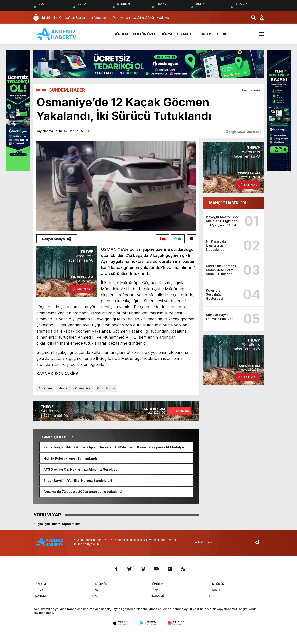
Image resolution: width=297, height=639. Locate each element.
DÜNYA (166, 34)
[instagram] (143, 569)
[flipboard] (169, 569)
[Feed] (183, 569)
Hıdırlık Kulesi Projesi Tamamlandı (70, 458)
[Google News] (242, 132)
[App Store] (121, 623)
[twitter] (129, 569)
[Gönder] (258, 542)
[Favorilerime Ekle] (191, 238)
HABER (77, 90)
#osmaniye (83, 388)
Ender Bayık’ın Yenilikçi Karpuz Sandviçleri (77, 480)
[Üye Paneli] (260, 17)
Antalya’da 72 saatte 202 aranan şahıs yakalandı (82, 492)
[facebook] (116, 569)
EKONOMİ (204, 34)
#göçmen (45, 388)
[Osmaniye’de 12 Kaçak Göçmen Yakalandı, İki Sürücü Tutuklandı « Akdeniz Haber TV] (56, 33)
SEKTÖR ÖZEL (144, 34)
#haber (63, 388)
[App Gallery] (176, 623)
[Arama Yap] (252, 17)
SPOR (221, 34)
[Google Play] (148, 623)
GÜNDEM (121, 34)
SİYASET (184, 34)
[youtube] (156, 569)
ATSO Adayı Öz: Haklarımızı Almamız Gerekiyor (81, 469)
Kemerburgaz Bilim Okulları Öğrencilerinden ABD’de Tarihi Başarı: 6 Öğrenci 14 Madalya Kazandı (113, 447)
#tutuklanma (106, 388)
